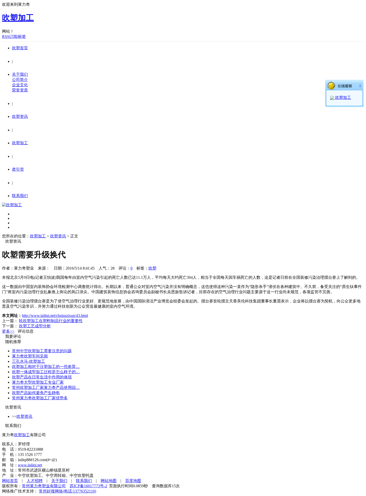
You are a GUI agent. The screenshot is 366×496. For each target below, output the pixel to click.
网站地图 (109, 481)
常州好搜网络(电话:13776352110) (67, 491)
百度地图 (133, 481)
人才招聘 (35, 481)
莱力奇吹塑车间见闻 (30, 356)
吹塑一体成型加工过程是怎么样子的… (46, 372)
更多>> (8, 331)
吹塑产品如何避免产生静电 (36, 393)
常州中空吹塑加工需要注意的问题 (42, 351)
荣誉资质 (20, 90)
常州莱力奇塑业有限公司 (44, 486)
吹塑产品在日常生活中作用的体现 (42, 377)
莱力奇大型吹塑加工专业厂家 (38, 382)
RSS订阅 (9, 36)
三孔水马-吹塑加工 (28, 361)
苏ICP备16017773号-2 (88, 486)
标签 (22, 36)
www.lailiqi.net (30, 465)
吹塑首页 (20, 48)
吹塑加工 (20, 143)
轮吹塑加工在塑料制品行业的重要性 (51, 321)
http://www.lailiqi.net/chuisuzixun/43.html (55, 315)
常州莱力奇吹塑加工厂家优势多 (40, 398)
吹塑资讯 (20, 116)
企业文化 (20, 85)
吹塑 (152, 268)
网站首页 (10, 481)
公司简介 (20, 79)
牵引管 (18, 169)
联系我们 (20, 196)
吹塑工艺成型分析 (35, 326)
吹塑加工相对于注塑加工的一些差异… (46, 366)
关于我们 (20, 74)
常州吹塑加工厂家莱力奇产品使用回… (46, 387)
